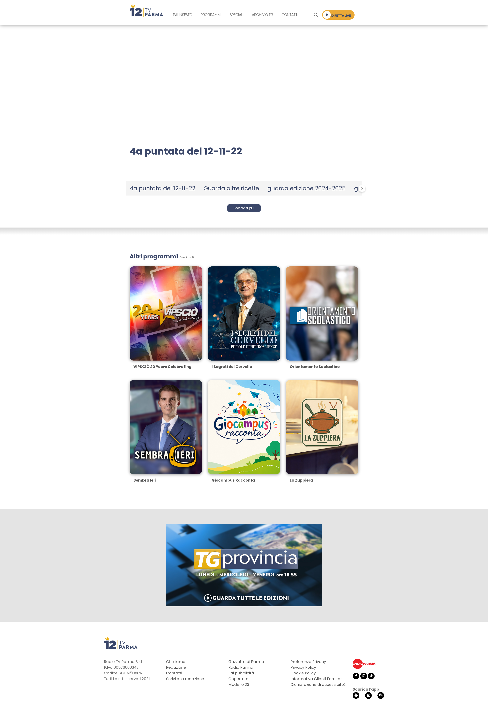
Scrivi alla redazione (185, 678)
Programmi (211, 14)
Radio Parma (240, 667)
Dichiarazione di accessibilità (318, 684)
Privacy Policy (303, 667)
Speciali (236, 14)
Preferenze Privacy (308, 661)
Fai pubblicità (241, 673)
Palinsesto (182, 14)
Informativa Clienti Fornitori (317, 678)
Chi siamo (175, 661)
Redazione (176, 667)
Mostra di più (244, 208)
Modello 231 (239, 684)
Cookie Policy (303, 673)
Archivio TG (262, 14)
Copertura (238, 678)
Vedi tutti (187, 257)
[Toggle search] (315, 14)
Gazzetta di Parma (246, 661)
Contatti (290, 14)
